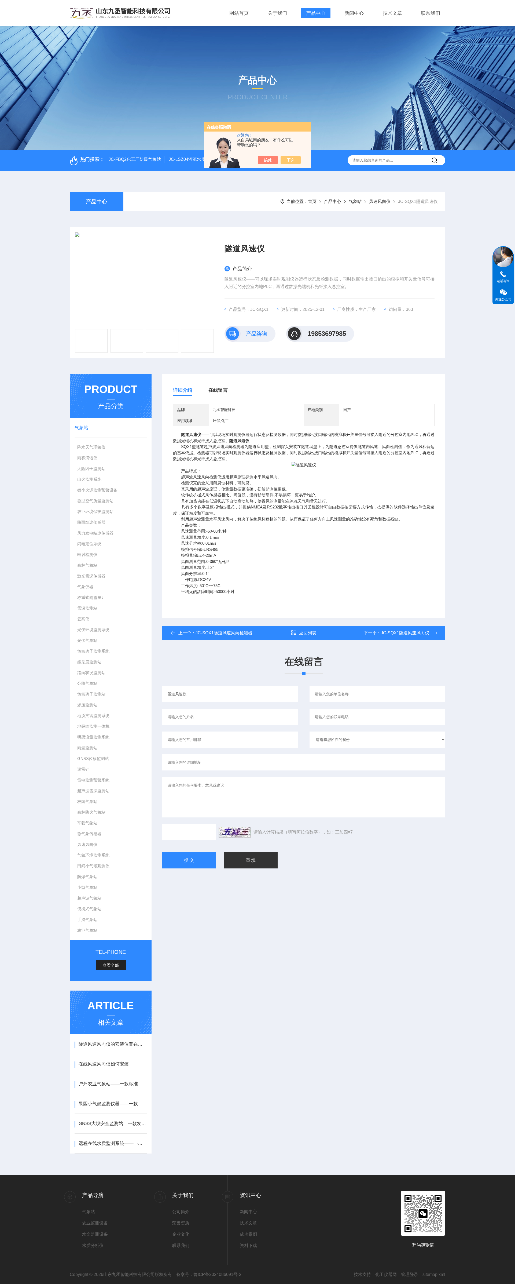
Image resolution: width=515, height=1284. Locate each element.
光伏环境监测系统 (93, 629)
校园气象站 (87, 801)
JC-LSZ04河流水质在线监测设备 (200, 159)
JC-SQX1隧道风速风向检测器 (224, 633)
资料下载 (248, 1245)
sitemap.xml (433, 1274)
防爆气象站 (87, 876)
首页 (312, 201)
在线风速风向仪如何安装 (104, 1064)
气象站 (355, 201)
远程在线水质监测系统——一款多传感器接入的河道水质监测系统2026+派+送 (112, 1143)
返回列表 (307, 633)
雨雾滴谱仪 (87, 458)
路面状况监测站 (91, 672)
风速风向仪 (380, 201)
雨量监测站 (87, 747)
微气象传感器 (89, 833)
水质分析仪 (93, 1245)
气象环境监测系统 (93, 855)
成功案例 (248, 1234)
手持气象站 (87, 919)
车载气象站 (87, 823)
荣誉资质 (180, 1223)
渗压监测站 (87, 705)
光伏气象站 (87, 640)
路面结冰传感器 (91, 522)
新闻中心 (354, 13)
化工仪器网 (386, 1274)
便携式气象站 (89, 909)
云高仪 (83, 619)
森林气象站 (87, 565)
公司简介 (180, 1211)
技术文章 (392, 13)
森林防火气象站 (91, 812)
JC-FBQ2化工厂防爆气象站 (135, 159)
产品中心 (315, 13)
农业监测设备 (95, 1223)
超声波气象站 (89, 898)
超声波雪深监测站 (93, 790)
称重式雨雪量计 (91, 597)
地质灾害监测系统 (93, 715)
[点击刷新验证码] (235, 832)
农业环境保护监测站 (95, 511)
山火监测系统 (89, 479)
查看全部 (111, 965)
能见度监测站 (89, 662)
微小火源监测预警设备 (97, 490)
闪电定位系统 (89, 543)
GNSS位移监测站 (93, 758)
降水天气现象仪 (91, 447)
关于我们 (277, 13)
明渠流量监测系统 (93, 737)
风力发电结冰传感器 (95, 533)
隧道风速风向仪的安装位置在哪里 (112, 1044)
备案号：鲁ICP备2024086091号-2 (208, 1274)
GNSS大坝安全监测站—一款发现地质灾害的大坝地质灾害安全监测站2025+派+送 (112, 1123)
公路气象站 (87, 683)
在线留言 (218, 390)
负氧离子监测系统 (93, 651)
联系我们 (430, 13)
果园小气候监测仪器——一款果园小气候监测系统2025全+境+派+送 (112, 1103)
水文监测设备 (95, 1234)
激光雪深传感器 (91, 576)
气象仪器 (85, 586)
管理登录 (409, 1274)
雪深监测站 (87, 608)
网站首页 (239, 13)
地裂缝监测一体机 (93, 726)
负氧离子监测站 (91, 694)
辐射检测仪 (87, 554)
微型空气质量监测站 (95, 501)
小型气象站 (87, 887)
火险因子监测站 (91, 468)
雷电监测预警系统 (93, 780)
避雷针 (83, 769)
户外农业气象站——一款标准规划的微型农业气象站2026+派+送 (112, 1083)
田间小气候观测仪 (93, 866)
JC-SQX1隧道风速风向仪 (405, 633)
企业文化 (180, 1234)
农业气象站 (87, 930)
